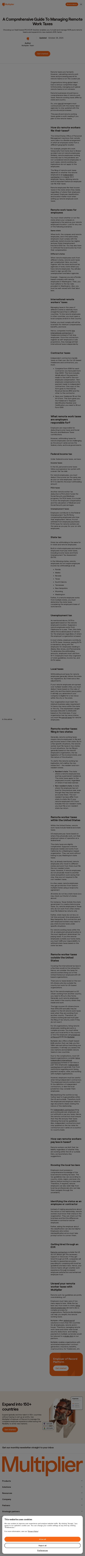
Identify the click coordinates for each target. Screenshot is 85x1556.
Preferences (42, 1550)
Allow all (42, 1539)
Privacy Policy (33, 1531)
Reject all (42, 1545)
